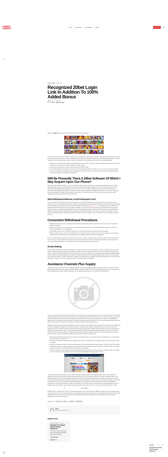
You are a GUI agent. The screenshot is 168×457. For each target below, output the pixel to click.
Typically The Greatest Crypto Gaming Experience (155, 449)
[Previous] (158, 445)
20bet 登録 (71, 401)
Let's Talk (157, 27)
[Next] (162, 445)
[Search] (4, 453)
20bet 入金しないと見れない (61, 401)
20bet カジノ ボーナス (93, 205)
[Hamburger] (164, 27)
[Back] (4, 59)
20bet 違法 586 (51, 83)
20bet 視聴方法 (79, 401)
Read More (52, 439)
